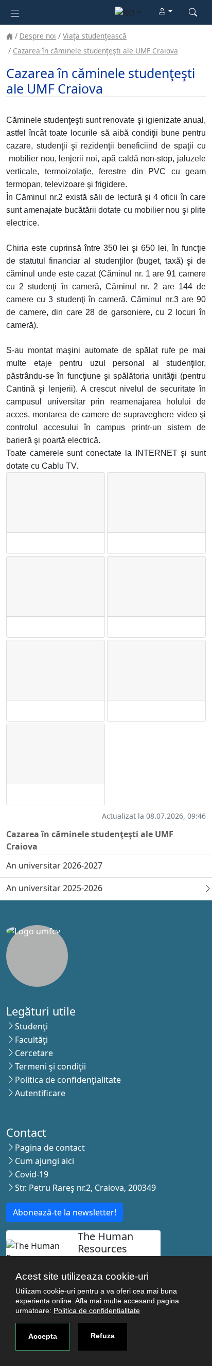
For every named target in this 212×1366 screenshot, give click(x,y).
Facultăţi (31, 1039)
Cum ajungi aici (44, 1161)
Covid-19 (31, 1174)
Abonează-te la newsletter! (64, 1212)
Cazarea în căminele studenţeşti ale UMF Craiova (95, 51)
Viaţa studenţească (95, 36)
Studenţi (31, 1026)
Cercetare (34, 1053)
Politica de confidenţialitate (68, 1079)
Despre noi (38, 36)
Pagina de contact (50, 1147)
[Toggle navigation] (15, 12)
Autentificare (40, 1093)
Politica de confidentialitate (97, 1310)
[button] (165, 12)
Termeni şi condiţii (50, 1066)
